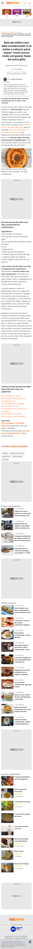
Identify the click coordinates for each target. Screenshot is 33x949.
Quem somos (8, 936)
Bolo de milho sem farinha (11, 414)
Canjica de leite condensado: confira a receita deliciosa (22, 722)
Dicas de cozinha (17, 456)
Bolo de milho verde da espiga (13, 416)
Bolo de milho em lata (9, 406)
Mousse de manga (21, 864)
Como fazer (5, 459)
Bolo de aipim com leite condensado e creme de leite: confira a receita (23, 610)
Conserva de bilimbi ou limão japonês (22, 778)
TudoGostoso (5, 32)
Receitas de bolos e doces (17, 453)
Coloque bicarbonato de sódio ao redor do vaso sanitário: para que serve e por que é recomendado (22, 538)
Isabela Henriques (16, 79)
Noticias (12, 32)
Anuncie (17, 938)
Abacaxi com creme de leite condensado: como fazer (22, 697)
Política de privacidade (20, 936)
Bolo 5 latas (18, 851)
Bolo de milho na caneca (11, 396)
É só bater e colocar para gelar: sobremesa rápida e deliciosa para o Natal (23, 623)
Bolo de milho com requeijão (12, 403)
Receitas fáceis (6, 456)
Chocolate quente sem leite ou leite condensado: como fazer (21, 647)
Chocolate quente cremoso (21, 827)
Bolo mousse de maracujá (20, 790)
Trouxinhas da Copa (22, 802)
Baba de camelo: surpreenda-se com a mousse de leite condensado (22, 709)
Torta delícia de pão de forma (22, 815)
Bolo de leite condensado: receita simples (22, 635)
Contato (24, 938)
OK (30, 942)
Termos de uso (10, 938)
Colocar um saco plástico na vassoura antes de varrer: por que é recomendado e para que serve (22, 513)
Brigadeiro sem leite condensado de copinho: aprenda (22, 672)
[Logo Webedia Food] (16, 929)
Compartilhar (18, 69)
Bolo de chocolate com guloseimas (21, 840)
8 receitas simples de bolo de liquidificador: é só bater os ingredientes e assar (22, 660)
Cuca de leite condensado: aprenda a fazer (23, 684)
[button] (30, 13)
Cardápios (19, 32)
